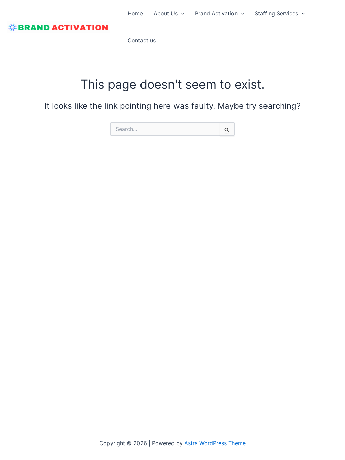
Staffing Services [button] (276, 13)
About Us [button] (166, 13)
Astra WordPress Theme (215, 443)
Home (135, 13)
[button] (181, 13)
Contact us (142, 40)
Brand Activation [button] (216, 13)
